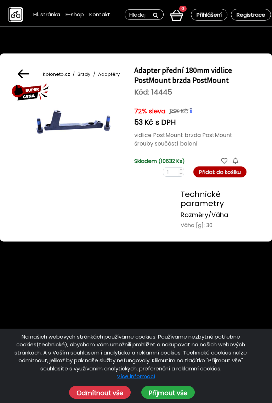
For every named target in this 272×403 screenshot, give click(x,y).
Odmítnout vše (99, 392)
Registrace (251, 14)
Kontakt (99, 14)
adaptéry (109, 74)
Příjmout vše (168, 392)
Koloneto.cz (56, 74)
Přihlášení (209, 14)
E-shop (75, 14)
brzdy (84, 74)
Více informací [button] (136, 376)
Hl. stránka (46, 14)
